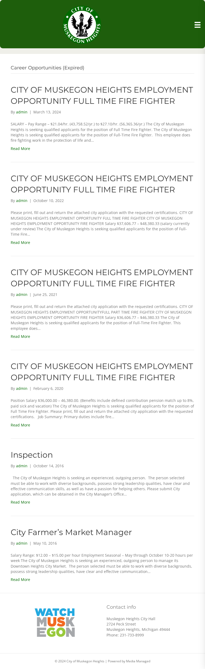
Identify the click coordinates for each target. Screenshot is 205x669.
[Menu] (197, 24)
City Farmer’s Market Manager (71, 532)
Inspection (32, 455)
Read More (20, 148)
